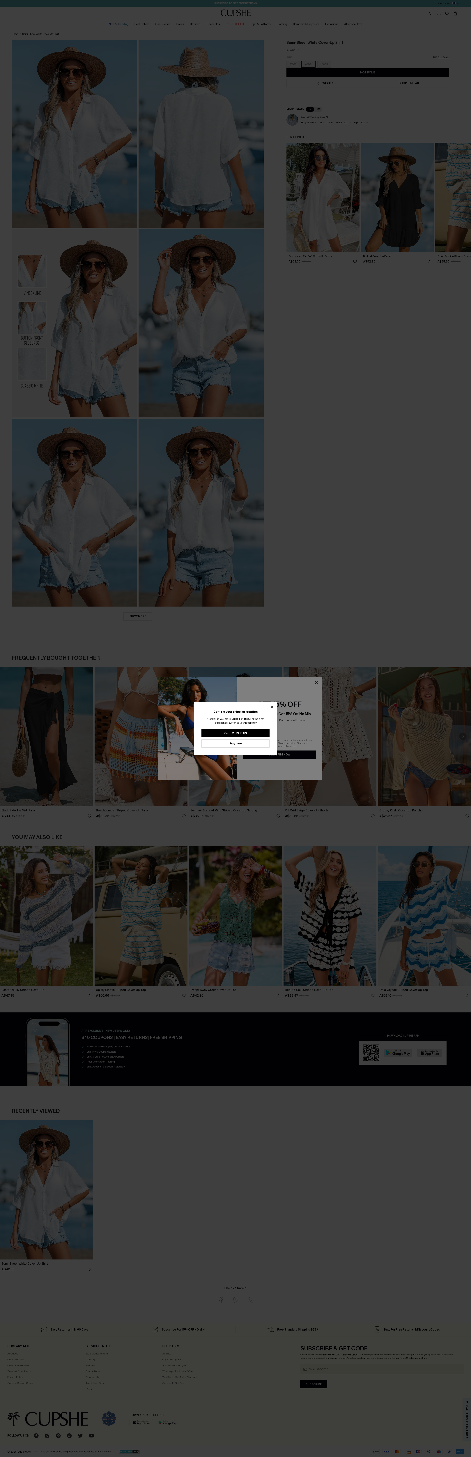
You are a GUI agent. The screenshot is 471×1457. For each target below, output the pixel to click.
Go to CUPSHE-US (235, 733)
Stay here (235, 743)
